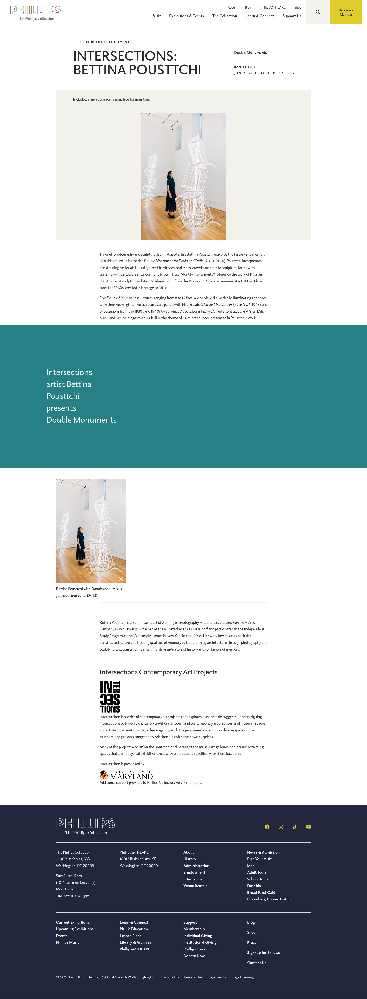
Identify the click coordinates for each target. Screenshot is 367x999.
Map (251, 865)
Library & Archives (135, 942)
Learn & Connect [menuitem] (260, 15)
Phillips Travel (195, 949)
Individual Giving (198, 935)
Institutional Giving (200, 942)
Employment (194, 872)
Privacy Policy (169, 977)
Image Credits (216, 977)
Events (61, 935)
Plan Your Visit (259, 858)
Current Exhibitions (72, 922)
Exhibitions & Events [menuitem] (186, 15)
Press (251, 942)
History (190, 858)
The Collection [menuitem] (224, 15)
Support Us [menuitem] (291, 15)
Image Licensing (242, 977)
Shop (297, 7)
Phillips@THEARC (273, 7)
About (232, 7)
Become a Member (346, 12)
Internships (193, 879)
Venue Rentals (195, 885)
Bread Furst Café (261, 892)
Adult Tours (257, 872)
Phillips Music (67, 942)
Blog (248, 7)
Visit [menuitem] (157, 15)
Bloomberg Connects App (269, 899)
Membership (194, 928)
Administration (196, 865)
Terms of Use (193, 977)
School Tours (258, 879)
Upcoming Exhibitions (74, 928)
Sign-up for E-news (263, 952)
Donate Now (194, 955)
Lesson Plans (130, 935)
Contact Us (256, 962)
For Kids (254, 885)
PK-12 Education (134, 928)
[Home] (86, 834)
